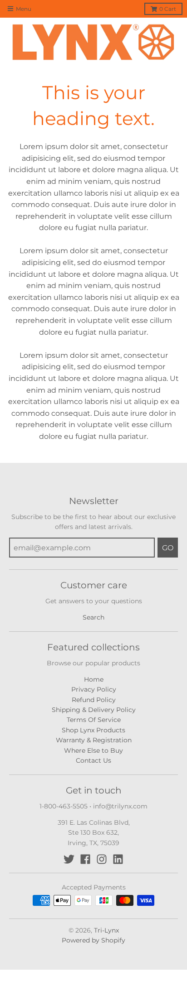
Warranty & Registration (94, 740)
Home (93, 679)
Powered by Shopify (93, 940)
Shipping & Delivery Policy (94, 710)
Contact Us (93, 760)
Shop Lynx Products (93, 730)
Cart (167, 8)
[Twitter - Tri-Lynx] (69, 859)
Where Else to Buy (93, 750)
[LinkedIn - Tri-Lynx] (118, 859)
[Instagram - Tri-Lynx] (101, 859)
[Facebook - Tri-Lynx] (85, 859)
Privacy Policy (93, 689)
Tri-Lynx (106, 930)
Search (93, 617)
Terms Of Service (94, 720)
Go (167, 547)
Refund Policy (94, 700)
